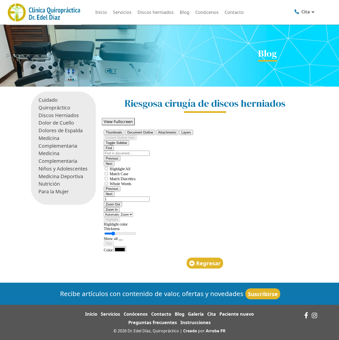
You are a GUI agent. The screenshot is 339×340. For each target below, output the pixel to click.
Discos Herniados (58, 115)
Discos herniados (155, 12)
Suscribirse (263, 294)
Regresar (208, 263)
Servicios (122, 12)
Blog (184, 12)
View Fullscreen (118, 121)
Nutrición (49, 183)
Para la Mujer (53, 191)
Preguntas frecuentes (152, 322)
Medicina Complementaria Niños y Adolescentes (63, 161)
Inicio (101, 12)
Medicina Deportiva (60, 176)
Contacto (234, 12)
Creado (190, 331)
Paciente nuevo (236, 314)
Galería (196, 314)
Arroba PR (216, 331)
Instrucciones (195, 322)
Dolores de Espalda (60, 130)
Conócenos (207, 12)
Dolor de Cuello (56, 122)
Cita (211, 314)
